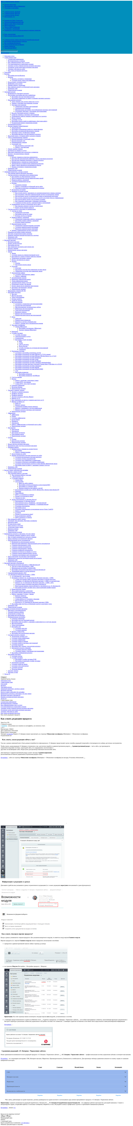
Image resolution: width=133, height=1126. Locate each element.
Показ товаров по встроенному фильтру (20, 538)
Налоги (14, 379)
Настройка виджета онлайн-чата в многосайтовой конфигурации (35, 587)
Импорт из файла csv (18, 401)
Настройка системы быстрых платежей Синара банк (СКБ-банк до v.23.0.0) (38, 364)
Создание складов (17, 667)
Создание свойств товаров (20, 641)
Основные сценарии (21, 597)
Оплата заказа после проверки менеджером (25, 286)
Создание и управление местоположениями (28, 304)
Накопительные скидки (19, 224)
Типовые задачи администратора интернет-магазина (24, 65)
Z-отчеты (18, 512)
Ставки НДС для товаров (23, 382)
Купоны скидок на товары (23, 216)
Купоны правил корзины (23, 222)
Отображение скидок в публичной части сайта (26, 204)
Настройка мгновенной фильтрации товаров (25, 131)
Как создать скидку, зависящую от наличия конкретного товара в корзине (38, 193)
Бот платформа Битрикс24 (12, 43)
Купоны (14, 183)
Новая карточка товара (19, 589)
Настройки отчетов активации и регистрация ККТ (34, 485)
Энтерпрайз (118, 1067)
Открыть (3, 677)
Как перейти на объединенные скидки (23, 176)
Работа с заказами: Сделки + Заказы (23, 594)
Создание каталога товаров (16, 635)
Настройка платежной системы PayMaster (28, 361)
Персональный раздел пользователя (19, 540)
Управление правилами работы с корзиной (28, 219)
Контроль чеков (13, 522)
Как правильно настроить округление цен (21, 247)
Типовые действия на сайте (16, 69)
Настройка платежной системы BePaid (27, 367)
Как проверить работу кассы (17, 519)
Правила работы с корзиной (20, 180)
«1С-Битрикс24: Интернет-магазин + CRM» (21, 574)
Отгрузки (14, 266)
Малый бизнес (79, 1067)
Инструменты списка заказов (24, 600)
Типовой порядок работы (16, 612)
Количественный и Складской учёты (23, 139)
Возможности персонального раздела (23, 542)
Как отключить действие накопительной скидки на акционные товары (37, 194)
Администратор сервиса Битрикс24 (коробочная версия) (21, 39)
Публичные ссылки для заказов (21, 284)
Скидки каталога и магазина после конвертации (23, 175)
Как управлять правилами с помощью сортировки (30, 201)
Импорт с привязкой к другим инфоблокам (28, 408)
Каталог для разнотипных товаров (18, 154)
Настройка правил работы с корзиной (27, 220)
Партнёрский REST (10, 48)
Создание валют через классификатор (23, 80)
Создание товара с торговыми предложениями (29, 651)
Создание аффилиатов (18, 418)
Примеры (11, 155)
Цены (13, 317)
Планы (14, 416)
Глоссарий (7, 72)
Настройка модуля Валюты (16, 615)
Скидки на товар (17, 211)
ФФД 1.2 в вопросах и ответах (24, 494)
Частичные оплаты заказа (23, 264)
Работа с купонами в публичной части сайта (29, 186)
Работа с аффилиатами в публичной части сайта (26, 424)
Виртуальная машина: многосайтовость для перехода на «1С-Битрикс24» (37, 586)
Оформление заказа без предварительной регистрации (25, 558)
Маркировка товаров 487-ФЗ (17, 291)
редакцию (10, 734)
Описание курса (9, 56)
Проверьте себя (12, 88)
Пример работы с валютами (16, 85)
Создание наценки (21, 630)
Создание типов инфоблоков (20, 638)
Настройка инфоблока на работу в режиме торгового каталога (31, 98)
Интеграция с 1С (9, 16)
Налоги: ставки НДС (18, 631)
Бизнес (99, 1067)
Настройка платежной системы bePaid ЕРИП (29, 369)
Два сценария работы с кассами (18, 473)
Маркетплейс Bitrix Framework (13, 24)
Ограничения (19, 338)
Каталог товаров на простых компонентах (25, 157)
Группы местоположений (23, 305)
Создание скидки (17, 656)
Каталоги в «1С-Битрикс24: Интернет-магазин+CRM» (32, 602)
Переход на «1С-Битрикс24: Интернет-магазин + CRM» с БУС (34, 582)
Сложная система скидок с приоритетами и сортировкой (32, 202)
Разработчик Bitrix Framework (13, 20)
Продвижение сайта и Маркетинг (14, 6)
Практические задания (15, 90)
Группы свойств (17, 299)
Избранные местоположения (24, 308)
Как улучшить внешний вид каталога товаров (22, 537)
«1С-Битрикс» (25, 1123)
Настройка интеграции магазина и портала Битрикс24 (28, 569)
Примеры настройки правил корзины (19, 232)
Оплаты (14, 261)
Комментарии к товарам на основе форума (25, 162)
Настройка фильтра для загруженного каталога (26, 134)
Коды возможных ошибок (23, 516)
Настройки (18, 450)
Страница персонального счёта (21, 545)
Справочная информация (16, 59)
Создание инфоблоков (18, 640)
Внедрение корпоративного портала (15, 41)
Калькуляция (16, 419)
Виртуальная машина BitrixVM (14, 36)
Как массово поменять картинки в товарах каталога (28, 160)
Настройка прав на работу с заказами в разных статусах (32, 465)
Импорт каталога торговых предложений (28, 410)
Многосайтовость (9, 25)
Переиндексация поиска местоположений (28, 315)
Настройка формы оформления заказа (23, 592)
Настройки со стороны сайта (28, 486)
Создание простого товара (23, 649)
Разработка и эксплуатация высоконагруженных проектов (22, 30)
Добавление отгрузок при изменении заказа (28, 271)
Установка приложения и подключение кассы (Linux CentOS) (34, 509)
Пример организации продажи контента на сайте (27, 455)
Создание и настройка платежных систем (28, 353)
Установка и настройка (11, 8)
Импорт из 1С (16, 398)
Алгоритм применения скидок (21, 181)
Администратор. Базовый (12, 12)
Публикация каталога (14, 124)
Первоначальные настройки (16, 617)
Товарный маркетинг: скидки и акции (16, 171)
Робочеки (18, 491)
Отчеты (10, 437)
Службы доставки (17, 333)
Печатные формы (17, 387)
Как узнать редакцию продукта (17, 70)
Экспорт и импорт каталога (20, 392)
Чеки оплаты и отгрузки (15, 525)
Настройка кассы (20, 507)
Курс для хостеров (10, 34)
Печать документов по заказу (21, 260)
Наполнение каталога (14, 100)
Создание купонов (21, 185)
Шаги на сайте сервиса (26, 483)
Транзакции (15, 423)
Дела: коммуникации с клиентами (22, 591)
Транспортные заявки (18, 273)
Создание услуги (17, 119)
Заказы (10, 251)
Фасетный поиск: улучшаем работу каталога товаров (24, 136)
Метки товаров (16, 118)
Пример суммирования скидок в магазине (25, 230)
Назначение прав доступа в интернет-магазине (22, 445)
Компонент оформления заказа (21, 279)
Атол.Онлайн (19, 481)
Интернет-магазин (10, 240)
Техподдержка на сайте (19, 454)
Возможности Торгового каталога (18, 93)
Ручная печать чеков (14, 524)
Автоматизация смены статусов (21, 282)
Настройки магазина (14, 654)
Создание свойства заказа (19, 664)
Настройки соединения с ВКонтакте (30, 328)
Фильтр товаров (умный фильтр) (18, 126)
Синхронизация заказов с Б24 (17, 573)
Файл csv (18, 403)
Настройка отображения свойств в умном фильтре (27, 129)
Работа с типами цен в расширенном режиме (29, 323)
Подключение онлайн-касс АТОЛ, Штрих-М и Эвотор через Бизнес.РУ (37, 489)
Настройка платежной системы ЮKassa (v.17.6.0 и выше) (33, 354)
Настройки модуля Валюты (16, 75)
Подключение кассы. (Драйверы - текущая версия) (30, 503)
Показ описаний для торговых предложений (22, 556)
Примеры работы (13, 447)
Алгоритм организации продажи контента (28, 457)
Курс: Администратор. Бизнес (10, 1)
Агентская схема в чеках (15, 527)
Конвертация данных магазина (17, 250)
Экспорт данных (13, 670)
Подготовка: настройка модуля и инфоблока (21, 95)
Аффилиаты (11, 413)
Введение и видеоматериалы (17, 610)
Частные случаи (13, 672)
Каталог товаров (13, 248)
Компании (15, 331)
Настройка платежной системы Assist (26, 359)
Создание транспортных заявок (25, 274)
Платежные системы (18, 351)
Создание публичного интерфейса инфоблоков (29, 462)
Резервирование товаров (19, 142)
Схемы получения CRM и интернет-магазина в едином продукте (35, 579)
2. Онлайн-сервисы (18, 478)
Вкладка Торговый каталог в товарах (23, 113)
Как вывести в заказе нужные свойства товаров (26, 256)
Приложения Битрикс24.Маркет (14, 44)
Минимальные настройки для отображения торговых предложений (36, 110)
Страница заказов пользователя (21, 547)
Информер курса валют (15, 83)
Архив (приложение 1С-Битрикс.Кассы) (24, 499)
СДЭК (21, 343)
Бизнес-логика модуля (15, 243)
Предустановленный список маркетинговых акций (27, 178)
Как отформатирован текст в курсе (18, 62)
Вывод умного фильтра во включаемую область (26, 165)
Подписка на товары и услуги (17, 150)
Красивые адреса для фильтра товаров (23, 132)
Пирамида (15, 421)
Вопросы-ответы (13, 529)
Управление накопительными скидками (27, 225)
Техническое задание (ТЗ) (16, 613)
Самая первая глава (10, 57)
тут (14, 1107)
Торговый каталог (10, 92)
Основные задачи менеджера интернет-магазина (23, 67)
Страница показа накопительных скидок (24, 553)
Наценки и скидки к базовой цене (25, 322)
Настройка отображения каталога (22, 653)
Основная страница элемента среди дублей (21, 535)
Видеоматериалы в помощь (16, 61)
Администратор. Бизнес (11, 15)
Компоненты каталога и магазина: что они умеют (19, 534)
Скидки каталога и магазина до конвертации (22, 209)
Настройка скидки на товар (23, 214)
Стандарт (60, 1067)
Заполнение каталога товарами (21, 648)
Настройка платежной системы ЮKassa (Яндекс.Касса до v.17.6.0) (35, 356)
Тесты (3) (7, 674)
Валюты (6, 74)
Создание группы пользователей (25, 458)
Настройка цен (16, 626)
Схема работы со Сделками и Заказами (27, 599)
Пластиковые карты (18, 434)
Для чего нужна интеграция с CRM (22, 566)
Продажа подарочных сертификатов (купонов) (29, 188)
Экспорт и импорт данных (16, 390)
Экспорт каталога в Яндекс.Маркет (22, 397)
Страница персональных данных (22, 548)
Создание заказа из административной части (25, 255)
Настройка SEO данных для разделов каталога (26, 646)
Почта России (23, 346)
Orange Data (19, 480)
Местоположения (17, 302)
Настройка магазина (14, 292)
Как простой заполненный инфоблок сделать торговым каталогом (32, 158)
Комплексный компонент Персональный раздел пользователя (31, 543)
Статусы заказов (17, 377)
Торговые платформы (18, 325)
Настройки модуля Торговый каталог (23, 96)
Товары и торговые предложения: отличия (25, 103)
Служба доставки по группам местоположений (33, 348)
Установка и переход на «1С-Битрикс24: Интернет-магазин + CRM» (33, 578)
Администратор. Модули (12, 13)
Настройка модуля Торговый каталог (23, 620)
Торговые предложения (19, 105)
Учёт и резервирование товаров (18, 137)
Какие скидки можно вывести (24, 207)
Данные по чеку (20, 498)
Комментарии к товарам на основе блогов (25, 449)
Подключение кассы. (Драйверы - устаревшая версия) (31, 504)
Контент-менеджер (10, 4)
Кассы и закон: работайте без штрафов (16, 470)
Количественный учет (18, 141)
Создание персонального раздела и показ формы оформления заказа (36, 463)
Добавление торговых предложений (26, 106)
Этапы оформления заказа (20, 281)
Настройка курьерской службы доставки (27, 661)
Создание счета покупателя (20, 666)
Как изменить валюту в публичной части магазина (23, 87)
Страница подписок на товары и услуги (24, 551)
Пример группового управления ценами (24, 167)
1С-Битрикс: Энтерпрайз (12, 28)
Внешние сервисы (21, 312)
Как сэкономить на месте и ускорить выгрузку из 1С (28, 400)
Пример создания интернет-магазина (15, 609)
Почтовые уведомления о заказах (22, 287)
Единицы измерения (18, 385)
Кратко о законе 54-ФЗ (15, 472)
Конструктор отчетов (18, 441)
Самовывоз (22, 349)
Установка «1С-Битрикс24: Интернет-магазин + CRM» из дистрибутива (37, 581)
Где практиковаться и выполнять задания (20, 64)
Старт (40, 1067)
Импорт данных (20, 405)
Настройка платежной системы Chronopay (28, 366)
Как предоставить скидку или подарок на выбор (30, 199)
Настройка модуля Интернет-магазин (23, 633)
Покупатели (11, 428)
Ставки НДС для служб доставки (25, 383)
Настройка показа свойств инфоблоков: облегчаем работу (29, 121)
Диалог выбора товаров (15, 149)
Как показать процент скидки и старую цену (29, 206)
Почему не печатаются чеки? (24, 496)
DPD (20, 341)
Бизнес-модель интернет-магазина (18, 444)
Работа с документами (22, 147)
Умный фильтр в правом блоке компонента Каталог (28, 163)
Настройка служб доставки (23, 339)
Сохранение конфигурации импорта (26, 406)
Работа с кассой (20, 511)
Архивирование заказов (19, 277)
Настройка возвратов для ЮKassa (29, 375)
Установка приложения (22, 506)
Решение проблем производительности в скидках (23, 235)
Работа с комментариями (22, 452)
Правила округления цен (23, 320)
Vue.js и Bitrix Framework (12, 27)
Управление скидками (22, 212)
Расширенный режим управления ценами (24, 123)
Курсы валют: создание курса (17, 82)
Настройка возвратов (21, 372)
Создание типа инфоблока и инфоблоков (28, 460)
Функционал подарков (19, 189)
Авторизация (5, 53)
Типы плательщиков (18, 297)
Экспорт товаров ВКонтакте (27, 330)
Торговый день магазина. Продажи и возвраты (22, 520)
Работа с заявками (20, 276)
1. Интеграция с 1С (18, 476)
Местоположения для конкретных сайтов (28, 307)
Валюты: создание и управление (22, 79)
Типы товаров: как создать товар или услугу (25, 101)
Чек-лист (14, 294)
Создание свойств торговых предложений (25, 643)
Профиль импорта (17, 395)
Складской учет (16, 144)
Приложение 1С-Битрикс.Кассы (25, 501)
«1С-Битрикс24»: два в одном (21, 576)
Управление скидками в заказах (21, 258)
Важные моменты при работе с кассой (31, 488)
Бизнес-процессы (9, 46)
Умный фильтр (16, 127)
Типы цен (18, 318)
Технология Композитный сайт (14, 22)
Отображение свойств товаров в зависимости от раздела (29, 116)
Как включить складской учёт (24, 145)
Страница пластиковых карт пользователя (25, 555)
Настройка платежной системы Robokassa (28, 357)
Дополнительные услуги (22, 336)
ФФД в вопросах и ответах (23, 517)
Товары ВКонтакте (21, 326)
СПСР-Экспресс (24, 344)
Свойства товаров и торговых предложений (25, 114)
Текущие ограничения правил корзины (20, 233)
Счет (16, 370)
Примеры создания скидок (20, 191)
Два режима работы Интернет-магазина (20, 173)
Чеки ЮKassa (19, 493)
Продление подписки (18, 432)
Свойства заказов (17, 300)
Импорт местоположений (23, 313)
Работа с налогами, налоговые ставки (26, 380)
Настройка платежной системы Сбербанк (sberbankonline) (33, 362)
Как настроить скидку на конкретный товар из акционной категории (36, 196)
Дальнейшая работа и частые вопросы (23, 571)
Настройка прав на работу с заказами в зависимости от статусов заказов (34, 622)
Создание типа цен (21, 628)
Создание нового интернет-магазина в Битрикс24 (30, 584)
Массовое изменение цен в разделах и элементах (23, 152)
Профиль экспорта (17, 393)
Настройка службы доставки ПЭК (25, 659)
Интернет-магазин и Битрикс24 (14, 563)
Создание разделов (17, 644)
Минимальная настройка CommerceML (24, 568)
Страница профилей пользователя (22, 550)
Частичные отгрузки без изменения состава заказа (30, 269)
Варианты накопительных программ (26, 229)
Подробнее (4, 757)
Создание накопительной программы (26, 227)
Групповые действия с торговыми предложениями (31, 111)
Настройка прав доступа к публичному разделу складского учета (32, 604)
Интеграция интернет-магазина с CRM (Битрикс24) (24, 564)
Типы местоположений (22, 310)
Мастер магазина (17, 295)
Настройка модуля (13, 245)
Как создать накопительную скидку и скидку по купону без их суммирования (39, 198)
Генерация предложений (22, 108)
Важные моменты (20, 595)
